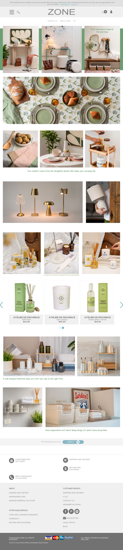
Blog (65, 526)
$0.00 (104, 12)
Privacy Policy (25, 543)
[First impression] (61, 49)
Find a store (65, 21)
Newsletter (72, 518)
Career (45, 543)
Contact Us (52, 21)
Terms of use (14, 543)
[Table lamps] (61, 202)
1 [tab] (60, 328)
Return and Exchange (19, 522)
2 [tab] (63, 328)
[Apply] (61, 442)
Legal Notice (69, 522)
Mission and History (19, 493)
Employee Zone (36, 543)
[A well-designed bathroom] (61, 360)
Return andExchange (75, 468)
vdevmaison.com (17, 497)
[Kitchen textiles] (61, 100)
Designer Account (72, 504)
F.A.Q (65, 497)
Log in (111, 11)
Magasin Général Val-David (22, 501)
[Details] (61, 151)
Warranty (14, 519)
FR (74, 21)
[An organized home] (61, 411)
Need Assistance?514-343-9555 (23, 477)
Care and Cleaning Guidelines (23, 515)
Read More (65, 4)
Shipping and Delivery (79, 459)
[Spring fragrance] (61, 253)
